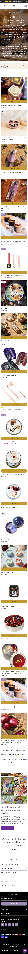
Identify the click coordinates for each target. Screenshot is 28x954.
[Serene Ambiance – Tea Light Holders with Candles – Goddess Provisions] (14, 226)
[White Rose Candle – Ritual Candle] (14, 90)
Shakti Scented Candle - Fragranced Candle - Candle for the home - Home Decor (13, 672)
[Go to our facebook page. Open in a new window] (2, 924)
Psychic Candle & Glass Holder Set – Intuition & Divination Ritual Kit (11, 173)
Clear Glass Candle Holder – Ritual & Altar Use (13, 341)
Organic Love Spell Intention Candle (11, 507)
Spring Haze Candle (6, 540)
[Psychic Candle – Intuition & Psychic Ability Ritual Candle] (14, 192)
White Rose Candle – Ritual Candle (11, 105)
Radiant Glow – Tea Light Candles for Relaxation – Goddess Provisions (11, 706)
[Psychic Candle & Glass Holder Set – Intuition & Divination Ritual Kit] (14, 157)
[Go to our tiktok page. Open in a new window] (9, 924)
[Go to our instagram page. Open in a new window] (6, 924)
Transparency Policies (7, 913)
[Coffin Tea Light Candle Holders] (14, 360)
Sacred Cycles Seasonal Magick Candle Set (13, 275)
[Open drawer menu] (1, 5)
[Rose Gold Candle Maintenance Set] (14, 393)
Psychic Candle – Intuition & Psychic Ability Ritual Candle (13, 207)
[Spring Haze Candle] (14, 525)
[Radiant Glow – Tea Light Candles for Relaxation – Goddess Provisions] (14, 691)
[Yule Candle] (14, 293)
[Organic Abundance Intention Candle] (14, 427)
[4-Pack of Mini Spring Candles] (14, 558)
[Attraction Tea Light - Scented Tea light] (14, 624)
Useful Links (4, 910)
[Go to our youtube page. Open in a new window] (13, 924)
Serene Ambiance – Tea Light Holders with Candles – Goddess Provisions (13, 242)
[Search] (5, 5)
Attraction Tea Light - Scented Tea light (12, 639)
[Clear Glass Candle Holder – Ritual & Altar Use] (14, 326)
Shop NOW (7, 828)
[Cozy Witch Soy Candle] (14, 590)
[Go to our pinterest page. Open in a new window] (16, 924)
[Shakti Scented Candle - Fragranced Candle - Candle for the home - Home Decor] (14, 657)
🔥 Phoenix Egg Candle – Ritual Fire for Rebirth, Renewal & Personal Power (12, 741)
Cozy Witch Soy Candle (7, 606)
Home (10, 12)
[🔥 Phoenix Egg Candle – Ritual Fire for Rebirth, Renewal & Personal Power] (14, 726)
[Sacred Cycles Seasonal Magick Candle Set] (14, 261)
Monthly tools (7, 807)
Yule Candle (4, 308)
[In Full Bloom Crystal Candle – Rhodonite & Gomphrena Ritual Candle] (14, 123)
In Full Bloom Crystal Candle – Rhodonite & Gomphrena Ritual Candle (13, 138)
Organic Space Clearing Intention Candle (12, 474)
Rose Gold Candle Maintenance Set (11, 409)
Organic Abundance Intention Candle (11, 441)
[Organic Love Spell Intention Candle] (14, 492)
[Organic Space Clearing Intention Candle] (14, 460)
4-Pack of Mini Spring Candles (9, 572)
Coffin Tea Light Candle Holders (10, 375)
